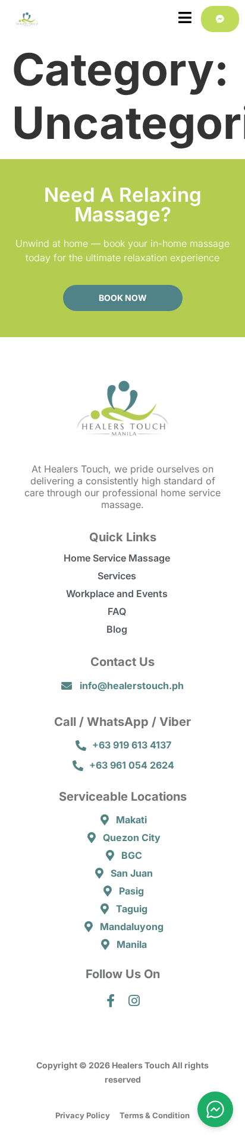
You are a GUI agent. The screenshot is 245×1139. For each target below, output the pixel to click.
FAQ (117, 611)
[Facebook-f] (111, 1001)
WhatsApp (118, 722)
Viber (175, 722)
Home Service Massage (117, 558)
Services (117, 576)
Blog (116, 629)
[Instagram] (134, 1001)
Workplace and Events (117, 593)
